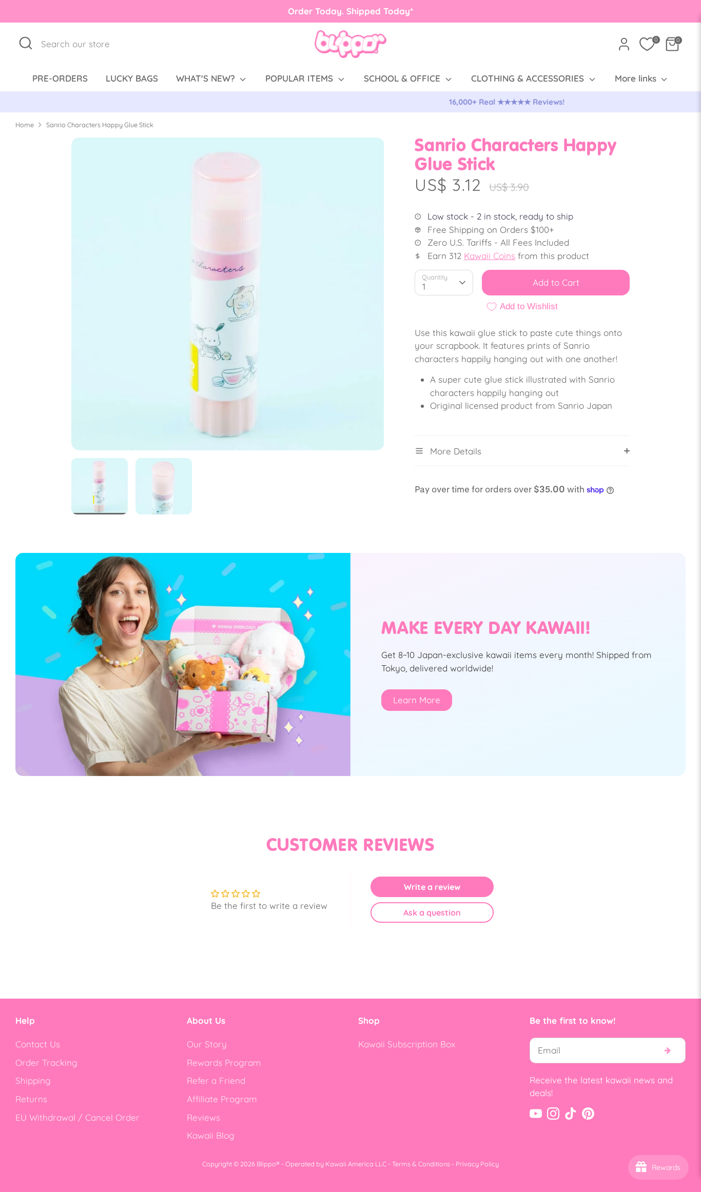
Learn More (416, 699)
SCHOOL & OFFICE (403, 78)
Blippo (266, 1164)
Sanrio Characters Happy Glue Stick (99, 125)
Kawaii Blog (211, 1135)
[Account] (624, 44)
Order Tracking (46, 1062)
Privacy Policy (477, 1164)
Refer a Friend (216, 1080)
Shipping (33, 1080)
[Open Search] (25, 43)
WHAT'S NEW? (207, 78)
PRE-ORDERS (60, 78)
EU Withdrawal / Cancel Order (77, 1117)
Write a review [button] (432, 887)
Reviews (203, 1117)
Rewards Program (224, 1062)
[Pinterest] (588, 1113)
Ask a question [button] (432, 912)
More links (637, 78)
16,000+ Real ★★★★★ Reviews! (350, 102)
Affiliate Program (222, 1099)
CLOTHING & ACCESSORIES (529, 78)
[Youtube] (536, 1113)
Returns (31, 1099)
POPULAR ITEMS (300, 78)
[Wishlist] (647, 44)
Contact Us (37, 1044)
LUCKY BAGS (132, 78)
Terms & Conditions (421, 1164)
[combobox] (80, 44)
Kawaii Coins (489, 255)
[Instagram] (553, 1113)
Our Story (207, 1044)
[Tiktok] (570, 1113)
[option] (350, 102)
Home (24, 125)
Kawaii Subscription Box (406, 1044)
